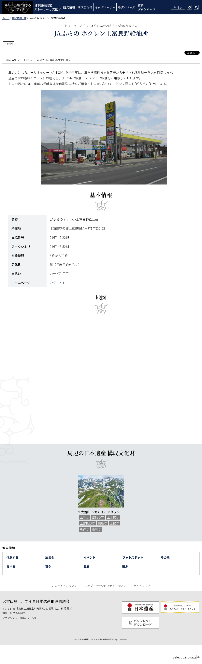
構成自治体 (85, 7)
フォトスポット (132, 557)
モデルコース (126, 7)
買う (48, 566)
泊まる (49, 557)
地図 (26, 60)
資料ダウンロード (146, 7)
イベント (89, 557)
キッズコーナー (105, 7)
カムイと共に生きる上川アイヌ (17, 7)
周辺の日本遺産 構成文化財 (52, 60)
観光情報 (69, 7)
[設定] (189, 7)
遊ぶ (125, 566)
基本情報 (11, 60)
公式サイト (57, 282)
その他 (165, 557)
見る (87, 566)
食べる (11, 566)
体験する (12, 557)
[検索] (196, 7)
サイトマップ (142, 586)
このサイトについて (64, 586)
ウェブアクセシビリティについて (105, 586)
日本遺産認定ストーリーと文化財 (47, 7)
